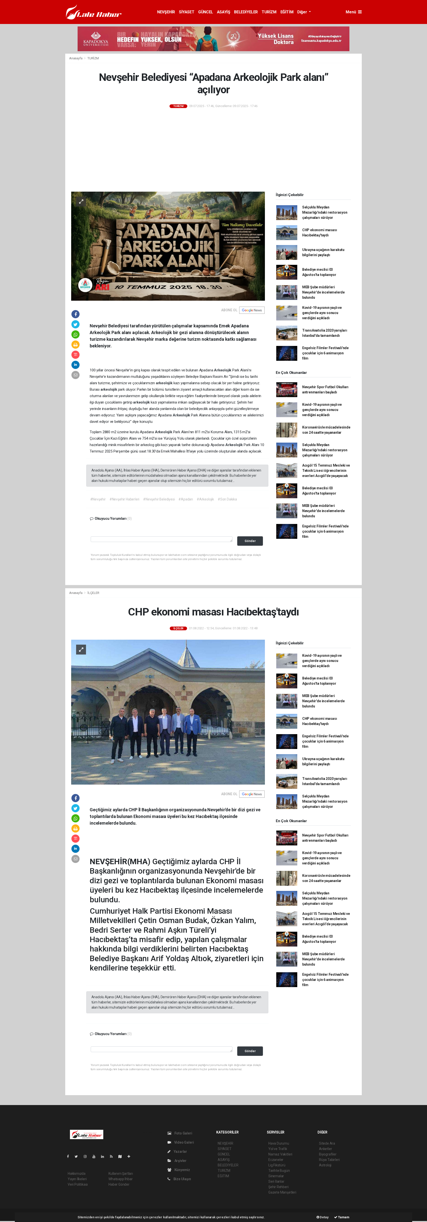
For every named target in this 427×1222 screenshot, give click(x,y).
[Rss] (113, 1156)
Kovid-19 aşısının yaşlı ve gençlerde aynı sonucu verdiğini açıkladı (322, 313)
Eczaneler (275, 1160)
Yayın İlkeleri (77, 1179)
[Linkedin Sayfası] (104, 1156)
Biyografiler (328, 1154)
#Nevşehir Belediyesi (159, 499)
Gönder (250, 541)
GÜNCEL (205, 12)
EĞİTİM (287, 12)
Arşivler (180, 1161)
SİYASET (186, 12)
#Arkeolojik (205, 499)
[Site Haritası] (122, 1156)
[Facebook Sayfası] (70, 1156)
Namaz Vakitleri (280, 1154)
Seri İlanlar (276, 1181)
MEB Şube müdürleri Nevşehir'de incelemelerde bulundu (323, 292)
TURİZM (269, 12)
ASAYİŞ (223, 12)
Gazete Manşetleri (282, 1192)
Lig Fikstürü (276, 1165)
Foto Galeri (183, 1133)
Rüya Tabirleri (329, 1160)
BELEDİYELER (246, 12)
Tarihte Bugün (279, 1171)
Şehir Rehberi (278, 1187)
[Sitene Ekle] (131, 1156)
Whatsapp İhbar (120, 1179)
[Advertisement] (213, 150)
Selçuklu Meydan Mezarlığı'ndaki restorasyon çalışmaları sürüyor (324, 212)
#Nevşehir (98, 499)
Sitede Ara (327, 1143)
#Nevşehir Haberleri (124, 499)
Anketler (325, 1149)
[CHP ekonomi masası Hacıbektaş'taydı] (168, 712)
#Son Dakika (227, 499)
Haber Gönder (118, 1184)
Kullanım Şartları (120, 1174)
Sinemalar (276, 1176)
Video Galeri (183, 1142)
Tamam (343, 1217)
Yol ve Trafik (277, 1149)
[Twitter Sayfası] (78, 1156)
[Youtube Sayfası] (95, 1156)
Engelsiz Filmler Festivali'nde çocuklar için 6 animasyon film (325, 353)
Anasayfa (76, 58)
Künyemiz (182, 1170)
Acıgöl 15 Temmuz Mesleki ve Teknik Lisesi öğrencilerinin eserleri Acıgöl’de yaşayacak (326, 470)
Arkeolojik (223, 370)
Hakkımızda (76, 1174)
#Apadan (185, 499)
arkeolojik (164, 383)
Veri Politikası (78, 1184)
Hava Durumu (278, 1143)
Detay (324, 1217)
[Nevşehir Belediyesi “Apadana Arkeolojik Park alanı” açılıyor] (168, 246)
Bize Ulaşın (182, 1179)
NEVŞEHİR (166, 12)
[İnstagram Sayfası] (87, 1156)
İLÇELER (93, 593)
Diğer (302, 12)
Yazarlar (180, 1152)
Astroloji (325, 1165)
